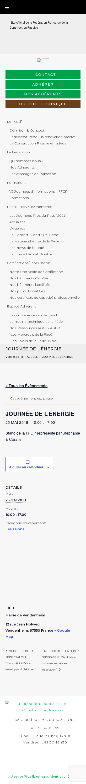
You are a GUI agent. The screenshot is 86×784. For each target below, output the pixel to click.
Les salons (14, 529)
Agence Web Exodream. (30, 776)
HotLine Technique (43, 104)
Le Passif (14, 121)
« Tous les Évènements (26, 385)
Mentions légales (64, 776)
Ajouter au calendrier (26, 467)
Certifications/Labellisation (28, 263)
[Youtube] (54, 46)
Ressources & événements (29, 207)
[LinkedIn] (39, 46)
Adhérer (43, 84)
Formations (16, 182)
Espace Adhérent (21, 306)
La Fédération (18, 152)
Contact (45, 74)
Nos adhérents (43, 94)
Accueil (32, 357)
